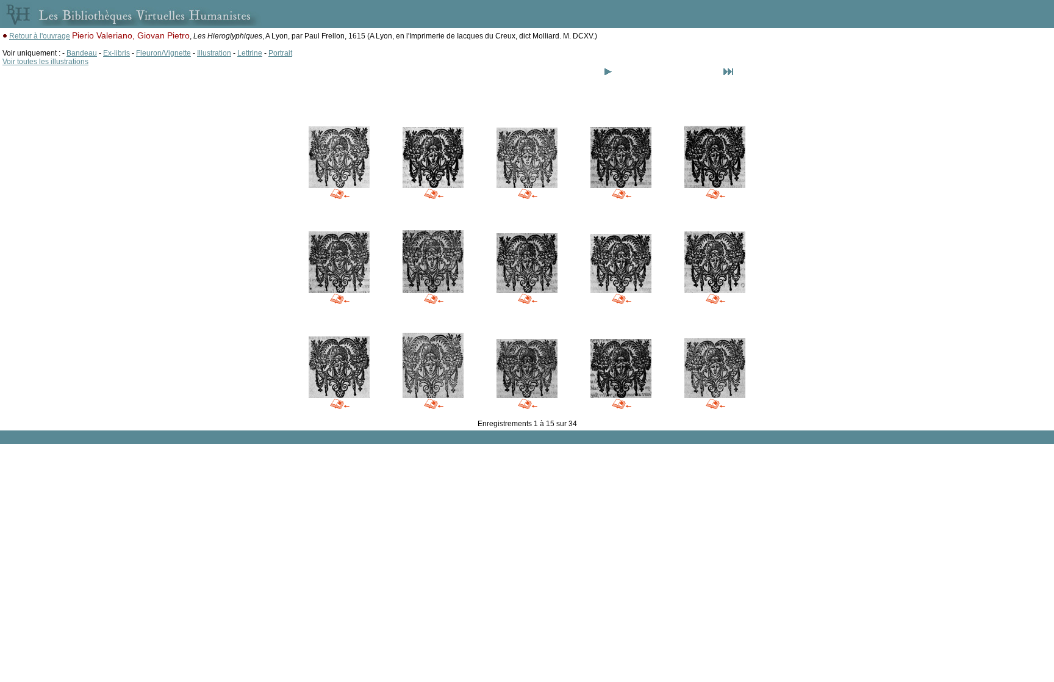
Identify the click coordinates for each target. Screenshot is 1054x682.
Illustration (214, 53)
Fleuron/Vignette (163, 53)
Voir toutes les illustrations (45, 61)
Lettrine (249, 53)
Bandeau (81, 53)
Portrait (280, 53)
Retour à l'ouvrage (39, 36)
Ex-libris (116, 53)
